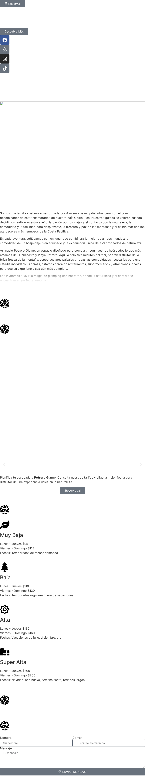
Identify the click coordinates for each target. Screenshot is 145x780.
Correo (77, 737)
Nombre (6, 737)
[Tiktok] (4, 68)
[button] (4, 464)
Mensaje (6, 748)
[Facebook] (4, 40)
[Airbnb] (4, 49)
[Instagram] (4, 59)
